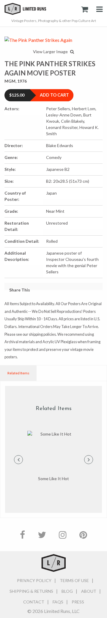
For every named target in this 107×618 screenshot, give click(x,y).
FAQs (58, 601)
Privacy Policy (34, 580)
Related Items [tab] (18, 373)
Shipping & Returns (31, 591)
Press (78, 601)
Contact (33, 601)
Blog (67, 591)
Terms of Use (74, 580)
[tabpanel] (53, 456)
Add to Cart (54, 94)
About (88, 591)
